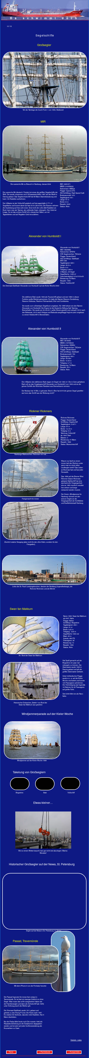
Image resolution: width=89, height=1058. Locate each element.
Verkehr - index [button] (76, 1040)
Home (11, 1052)
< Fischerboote (44, 1052)
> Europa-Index (74, 1052)
